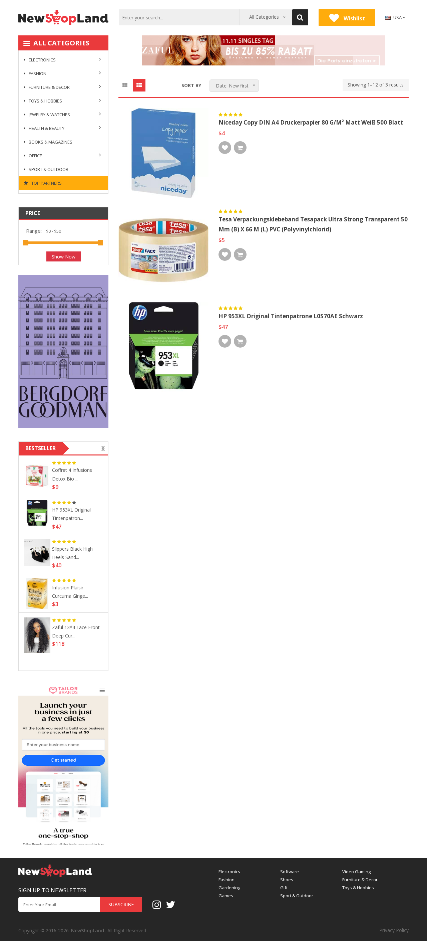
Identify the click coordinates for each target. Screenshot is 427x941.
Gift (284, 888)
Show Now (63, 256)
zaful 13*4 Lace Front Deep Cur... (76, 631)
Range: (34, 230)
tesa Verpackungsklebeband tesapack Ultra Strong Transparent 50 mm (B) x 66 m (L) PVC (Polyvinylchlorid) (313, 224)
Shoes (286, 880)
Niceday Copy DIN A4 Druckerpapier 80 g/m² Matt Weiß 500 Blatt (311, 122)
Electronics (42, 60)
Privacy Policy (394, 930)
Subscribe (121, 904)
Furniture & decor (49, 87)
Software (289, 872)
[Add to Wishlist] (225, 147)
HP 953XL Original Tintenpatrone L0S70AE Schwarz (291, 316)
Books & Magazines (50, 142)
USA (397, 17)
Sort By (191, 85)
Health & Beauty (46, 128)
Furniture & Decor (360, 880)
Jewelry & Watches (49, 115)
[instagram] (156, 904)
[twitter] (170, 904)
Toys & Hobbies (45, 101)
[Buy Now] (240, 147)
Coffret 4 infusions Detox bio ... (72, 474)
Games (226, 896)
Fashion (37, 73)
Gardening (229, 888)
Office (35, 156)
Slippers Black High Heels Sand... (72, 553)
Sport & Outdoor (48, 169)
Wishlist (353, 18)
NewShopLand (87, 930)
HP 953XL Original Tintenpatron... (71, 514)
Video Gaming (356, 872)
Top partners (46, 183)
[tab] (124, 85)
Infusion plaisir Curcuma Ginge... (70, 591)
